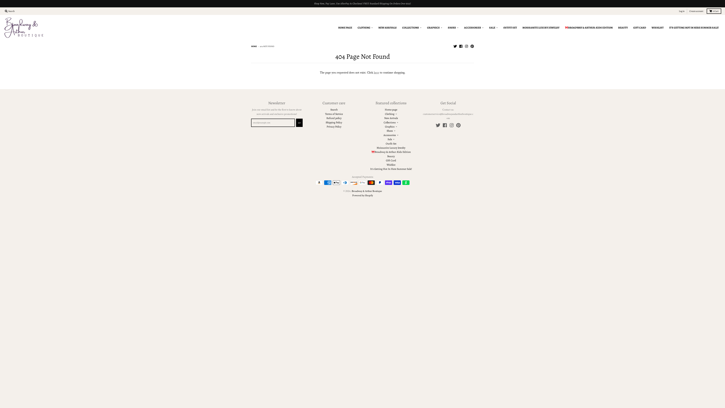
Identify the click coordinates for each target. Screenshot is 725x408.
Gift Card (391, 160)
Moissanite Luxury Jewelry (391, 148)
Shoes (390, 131)
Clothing (389, 114)
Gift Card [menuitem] (639, 27)
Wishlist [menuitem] (658, 27)
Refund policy (334, 118)
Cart (716, 11)
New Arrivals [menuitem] (387, 27)
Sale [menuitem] (492, 27)
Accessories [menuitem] (472, 27)
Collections (390, 122)
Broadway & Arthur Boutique (367, 191)
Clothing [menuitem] (364, 27)
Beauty (391, 156)
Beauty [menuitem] (623, 27)
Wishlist (391, 165)
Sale (390, 139)
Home (254, 46)
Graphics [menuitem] (433, 27)
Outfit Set (391, 143)
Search (334, 109)
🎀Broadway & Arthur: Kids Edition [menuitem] (589, 27)
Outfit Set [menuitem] (510, 27)
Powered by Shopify (362, 195)
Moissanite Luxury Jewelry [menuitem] (540, 27)
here (376, 73)
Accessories (389, 135)
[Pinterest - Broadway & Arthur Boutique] (472, 46)
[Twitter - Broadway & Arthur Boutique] (455, 46)
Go (299, 122)
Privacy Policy (334, 126)
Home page (391, 109)
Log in (682, 11)
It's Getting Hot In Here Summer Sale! (391, 169)
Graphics (390, 126)
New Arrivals (391, 118)
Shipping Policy (334, 122)
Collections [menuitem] (410, 27)
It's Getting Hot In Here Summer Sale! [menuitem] (694, 27)
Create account (696, 11)
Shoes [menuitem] (452, 27)
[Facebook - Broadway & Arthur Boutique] (461, 46)
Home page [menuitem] (345, 27)
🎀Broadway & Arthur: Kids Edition (391, 152)
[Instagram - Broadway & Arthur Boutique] (466, 46)
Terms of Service (334, 114)
